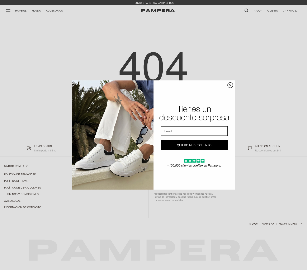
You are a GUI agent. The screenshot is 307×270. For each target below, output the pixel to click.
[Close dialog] (230, 85)
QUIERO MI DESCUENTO (194, 145)
